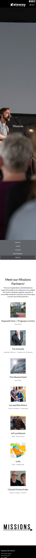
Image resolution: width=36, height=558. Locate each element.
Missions (17, 257)
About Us (18, 242)
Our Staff (18, 250)
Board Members (17, 253)
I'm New (18, 246)
